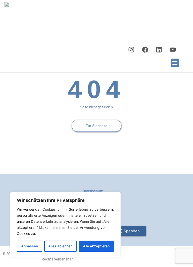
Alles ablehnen (60, 246)
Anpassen (29, 246)
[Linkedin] (159, 49)
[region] (65, 224)
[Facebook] (145, 49)
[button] (175, 63)
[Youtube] (172, 49)
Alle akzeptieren (96, 246)
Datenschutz (93, 191)
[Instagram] (131, 49)
